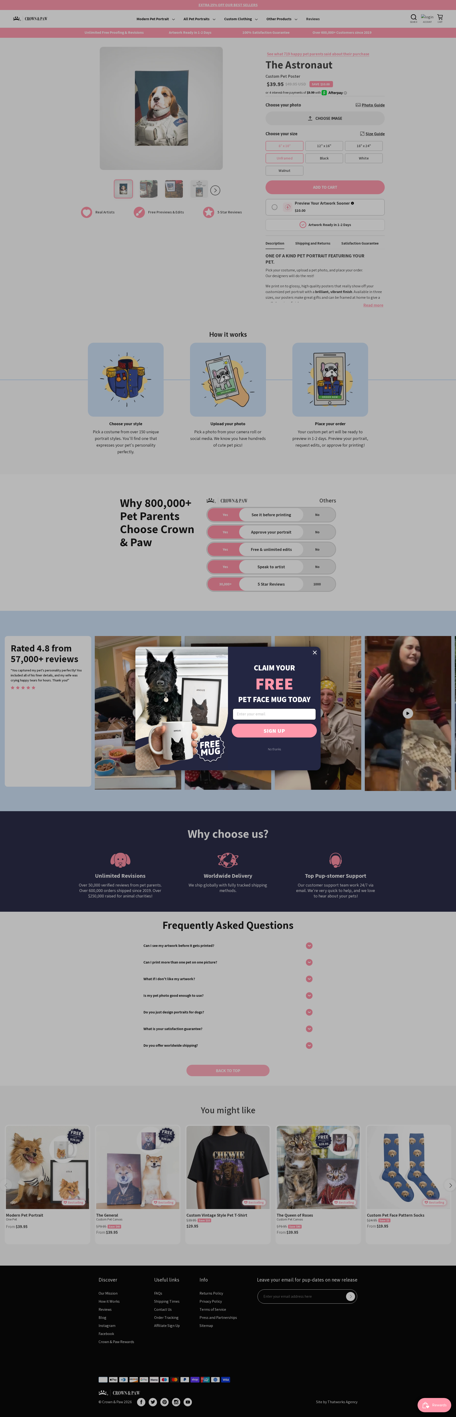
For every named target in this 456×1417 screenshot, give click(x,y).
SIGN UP (274, 730)
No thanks (274, 749)
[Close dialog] (315, 652)
